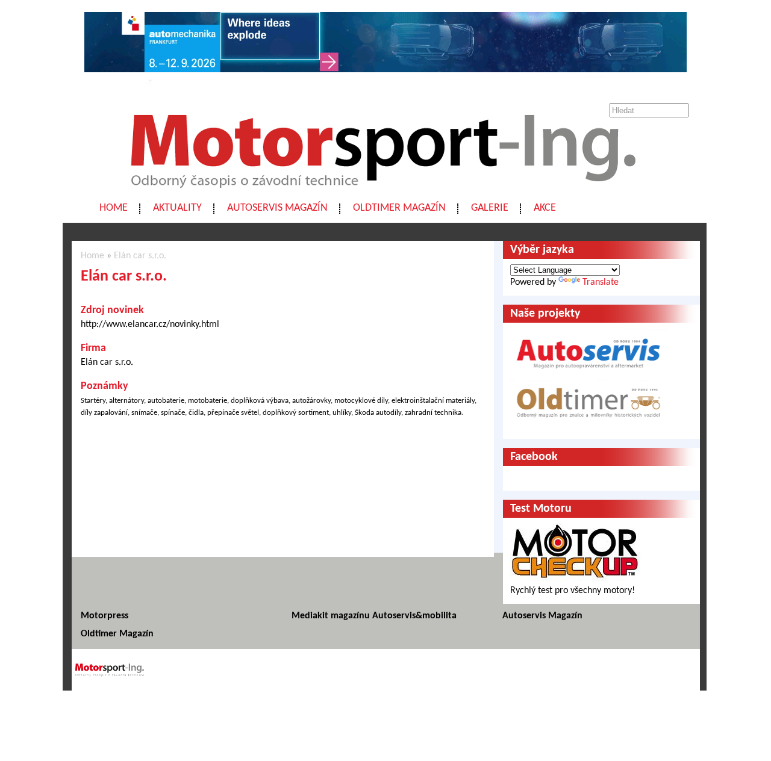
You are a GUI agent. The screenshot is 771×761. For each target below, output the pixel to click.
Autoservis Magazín (277, 208)
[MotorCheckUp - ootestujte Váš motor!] (575, 578)
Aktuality (177, 208)
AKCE (545, 208)
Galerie (489, 208)
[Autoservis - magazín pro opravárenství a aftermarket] (588, 374)
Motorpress (104, 616)
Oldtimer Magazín (399, 208)
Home (113, 208)
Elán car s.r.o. (140, 256)
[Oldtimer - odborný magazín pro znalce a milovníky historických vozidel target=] (588, 425)
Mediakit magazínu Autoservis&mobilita (374, 616)
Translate (600, 282)
